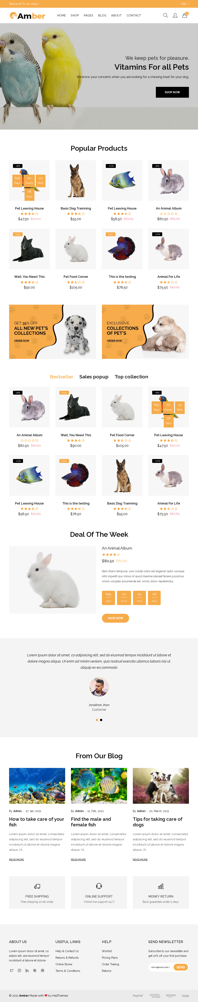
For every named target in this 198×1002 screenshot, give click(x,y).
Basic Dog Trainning (76, 208)
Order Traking (110, 964)
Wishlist (107, 951)
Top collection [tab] (131, 376)
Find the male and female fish (91, 822)
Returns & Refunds (67, 957)
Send (181, 967)
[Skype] (34, 971)
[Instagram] (19, 971)
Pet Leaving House (29, 208)
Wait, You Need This (29, 277)
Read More (16, 859)
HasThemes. (60, 995)
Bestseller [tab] (61, 376)
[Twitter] (11, 971)
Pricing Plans (110, 957)
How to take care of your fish (36, 822)
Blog (102, 15)
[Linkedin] (27, 971)
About (116, 15)
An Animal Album (169, 208)
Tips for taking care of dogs (157, 822)
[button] (97, 720)
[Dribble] (42, 971)
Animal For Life (168, 277)
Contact (134, 15)
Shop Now (172, 92)
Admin (17, 811)
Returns (106, 970)
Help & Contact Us (67, 951)
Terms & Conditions (67, 970)
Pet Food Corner (76, 277)
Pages (88, 15)
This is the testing (122, 277)
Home (61, 15)
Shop (75, 15)
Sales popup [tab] (93, 376)
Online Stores (63, 964)
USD (183, 3)
